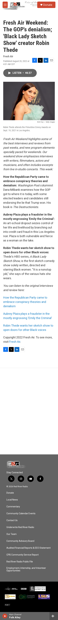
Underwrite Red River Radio (20, 527)
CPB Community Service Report (22, 555)
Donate (47, 4)
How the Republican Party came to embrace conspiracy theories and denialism (25, 302)
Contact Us (12, 520)
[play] (5, 616)
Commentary (13, 506)
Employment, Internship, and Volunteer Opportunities (26, 569)
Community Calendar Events (20, 513)
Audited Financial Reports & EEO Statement (28, 548)
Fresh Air (14, 341)
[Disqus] (29, 411)
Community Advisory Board (20, 541)
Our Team (11, 534)
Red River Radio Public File (19, 561)
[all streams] (53, 616)
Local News (12, 500)
